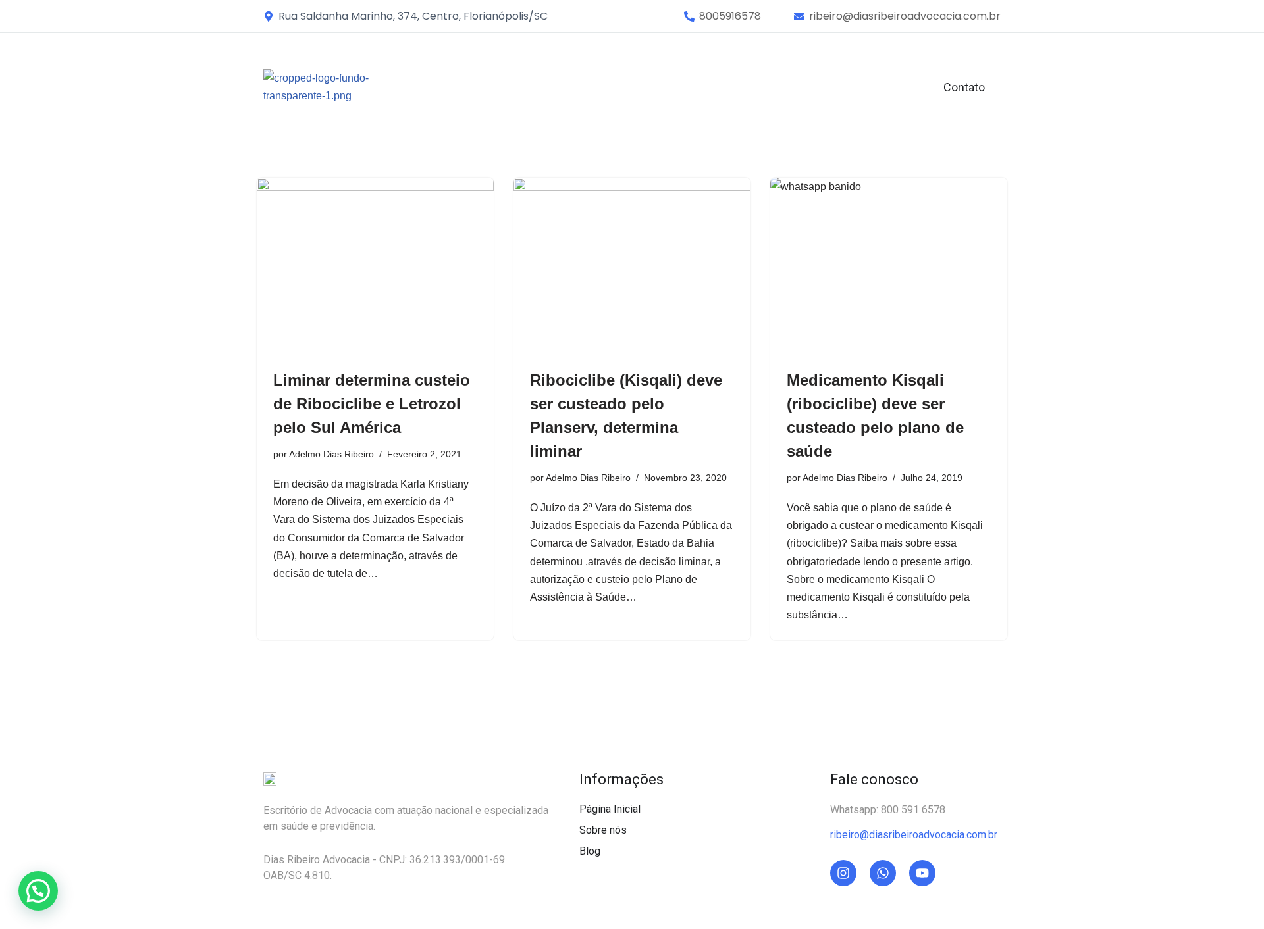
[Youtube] (922, 873)
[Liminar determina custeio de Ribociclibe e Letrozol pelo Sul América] (375, 266)
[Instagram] (843, 873)
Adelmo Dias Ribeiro (331, 454)
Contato (964, 87)
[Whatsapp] (883, 873)
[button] (730, 16)
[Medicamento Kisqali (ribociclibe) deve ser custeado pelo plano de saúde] (888, 266)
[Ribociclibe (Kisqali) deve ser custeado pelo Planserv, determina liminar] (632, 266)
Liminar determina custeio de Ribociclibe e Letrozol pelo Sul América (371, 403)
